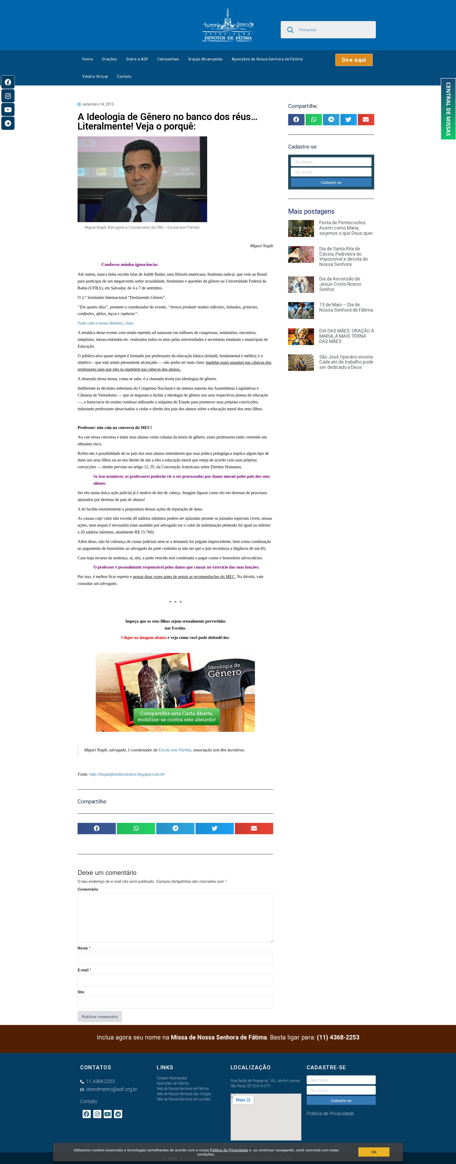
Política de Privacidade (229, 1150)
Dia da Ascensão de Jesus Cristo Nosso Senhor (340, 284)
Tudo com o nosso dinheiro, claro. (106, 323)
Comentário (88, 889)
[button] (354, 60)
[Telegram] (8, 123)
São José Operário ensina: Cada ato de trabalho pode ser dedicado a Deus (346, 362)
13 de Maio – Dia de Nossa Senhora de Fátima (346, 307)
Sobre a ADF (137, 59)
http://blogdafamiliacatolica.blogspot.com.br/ (127, 774)
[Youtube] (8, 109)
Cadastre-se (331, 182)
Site (81, 991)
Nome (84, 948)
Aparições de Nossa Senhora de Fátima (267, 59)
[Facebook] (8, 82)
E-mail (84, 969)
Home (87, 59)
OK (374, 1152)
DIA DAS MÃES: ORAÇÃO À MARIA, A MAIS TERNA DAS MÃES (346, 336)
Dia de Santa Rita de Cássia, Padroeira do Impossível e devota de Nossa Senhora (343, 256)
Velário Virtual (95, 76)
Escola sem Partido (175, 750)
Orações (109, 59)
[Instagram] (8, 96)
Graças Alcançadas (205, 59)
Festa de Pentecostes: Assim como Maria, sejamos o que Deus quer (346, 228)
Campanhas (168, 59)
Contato (124, 76)
